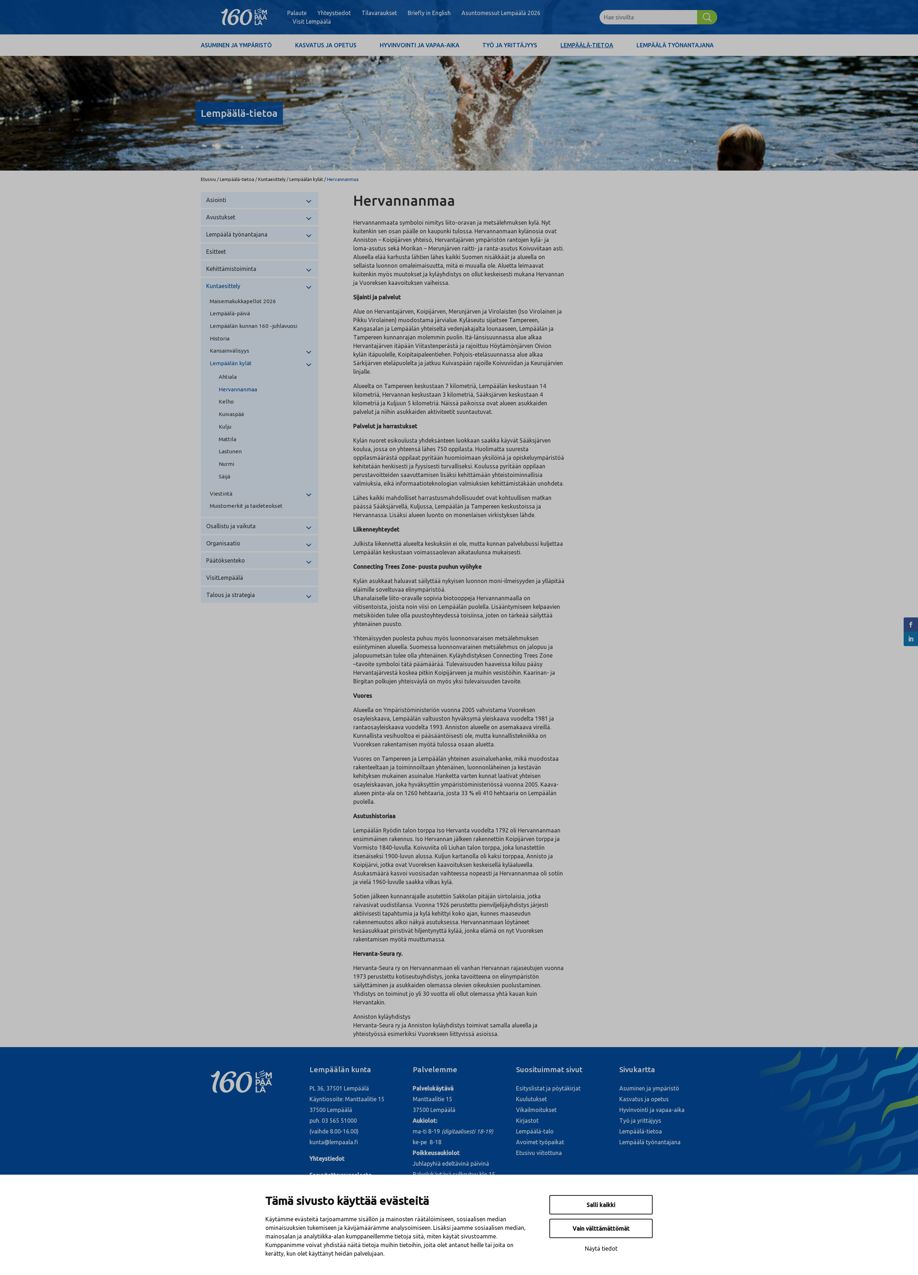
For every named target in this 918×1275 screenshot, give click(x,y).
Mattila (227, 439)
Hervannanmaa (238, 389)
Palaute (297, 13)
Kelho (226, 401)
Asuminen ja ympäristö (236, 45)
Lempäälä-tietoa (586, 45)
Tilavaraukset (379, 13)
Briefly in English (429, 13)
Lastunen (230, 451)
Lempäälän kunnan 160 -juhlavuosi (253, 326)
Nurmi (226, 464)
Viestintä (221, 494)
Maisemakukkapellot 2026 (243, 301)
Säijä (224, 476)
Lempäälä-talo (535, 1131)
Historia (220, 338)
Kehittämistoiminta (231, 269)
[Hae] (707, 17)
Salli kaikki (601, 1205)
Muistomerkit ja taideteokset (246, 506)
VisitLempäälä (224, 577)
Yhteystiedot (334, 13)
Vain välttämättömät (601, 1228)
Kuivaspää (231, 414)
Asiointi (216, 200)
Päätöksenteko (225, 560)
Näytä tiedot (601, 1248)
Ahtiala (228, 377)
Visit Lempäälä (312, 21)
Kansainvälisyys (229, 351)
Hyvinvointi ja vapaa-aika (419, 45)
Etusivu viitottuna (539, 1153)
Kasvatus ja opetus (325, 45)
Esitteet (216, 251)
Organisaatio (223, 543)
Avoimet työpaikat (540, 1142)
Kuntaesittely (271, 179)
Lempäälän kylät (306, 179)
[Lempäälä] (244, 17)
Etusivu (208, 179)
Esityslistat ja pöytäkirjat (548, 1088)
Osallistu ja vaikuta (231, 526)
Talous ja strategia (230, 595)
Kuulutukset (531, 1099)
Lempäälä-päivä (230, 313)
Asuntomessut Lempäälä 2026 (501, 13)
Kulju (225, 427)
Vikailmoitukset (536, 1110)
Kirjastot (527, 1120)
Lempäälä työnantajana (675, 45)
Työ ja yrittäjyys (509, 45)
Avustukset (220, 217)
